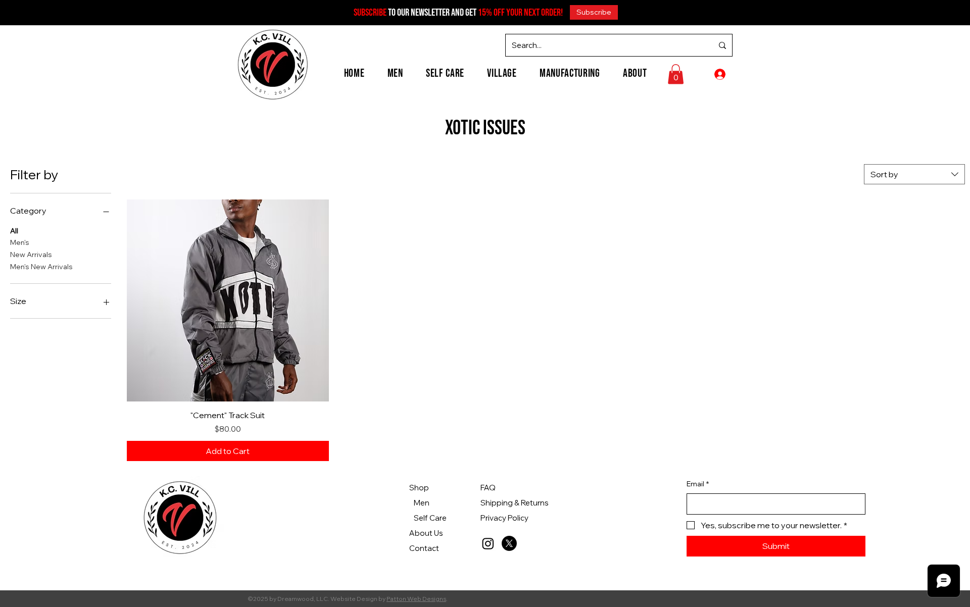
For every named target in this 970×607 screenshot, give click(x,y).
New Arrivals (31, 254)
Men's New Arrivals (41, 266)
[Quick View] (228, 300)
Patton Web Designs (416, 598)
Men (421, 503)
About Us (426, 533)
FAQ (488, 487)
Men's (19, 242)
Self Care (430, 518)
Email (698, 483)
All (14, 230)
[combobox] (914, 174)
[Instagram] (488, 543)
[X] (509, 543)
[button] (594, 12)
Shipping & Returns (514, 503)
